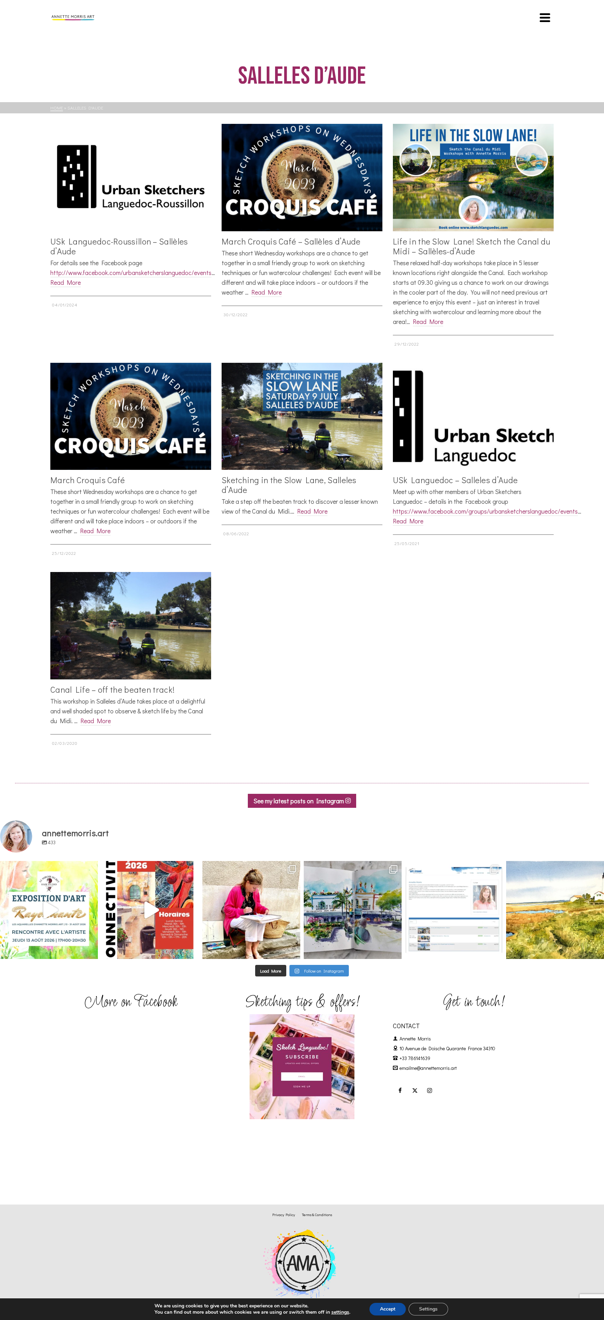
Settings (428, 1309)
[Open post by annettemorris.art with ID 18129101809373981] (353, 910)
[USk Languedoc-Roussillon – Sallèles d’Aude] (130, 177)
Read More (65, 282)
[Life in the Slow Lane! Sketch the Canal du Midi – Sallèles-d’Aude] (473, 177)
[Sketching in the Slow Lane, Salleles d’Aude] (302, 416)
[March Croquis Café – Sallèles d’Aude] (302, 177)
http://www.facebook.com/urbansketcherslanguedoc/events (130, 272)
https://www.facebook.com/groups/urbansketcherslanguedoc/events (485, 511)
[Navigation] (545, 17)
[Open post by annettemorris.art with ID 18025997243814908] (251, 910)
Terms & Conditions (317, 1214)
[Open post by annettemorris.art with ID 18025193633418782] (555, 910)
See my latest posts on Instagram (299, 801)
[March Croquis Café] (130, 416)
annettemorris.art (48, 867)
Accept (387, 1309)
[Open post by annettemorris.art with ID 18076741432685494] (454, 910)
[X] (415, 1090)
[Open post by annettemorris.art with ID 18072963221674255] (150, 910)
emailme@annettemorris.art (428, 1068)
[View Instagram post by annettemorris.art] (91, 950)
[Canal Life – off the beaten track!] (130, 625)
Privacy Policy (283, 1214)
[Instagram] (429, 1090)
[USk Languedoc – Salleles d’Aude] (473, 416)
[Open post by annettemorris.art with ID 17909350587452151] (49, 910)
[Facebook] (400, 1090)
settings (340, 1312)
